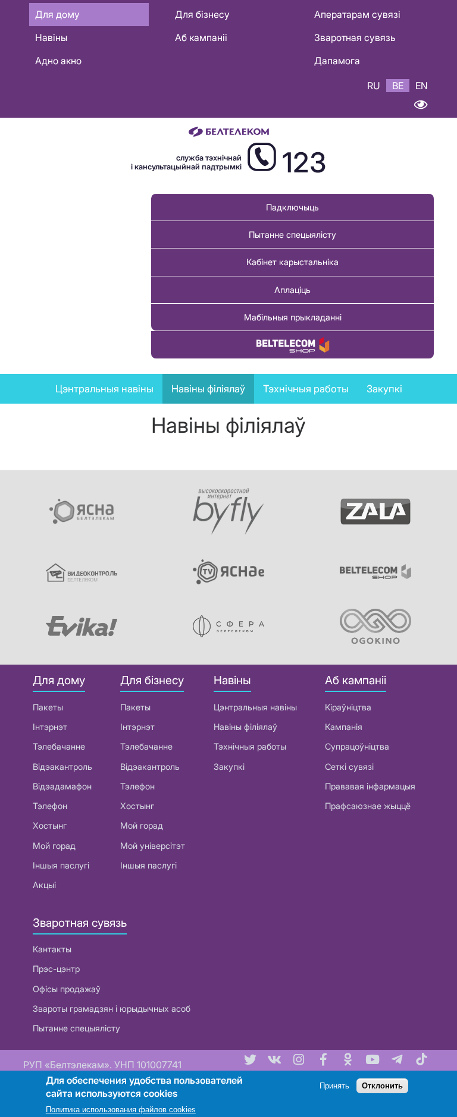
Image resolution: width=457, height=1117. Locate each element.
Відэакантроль (62, 767)
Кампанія (343, 727)
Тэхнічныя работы (306, 389)
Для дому (57, 14)
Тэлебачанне (59, 746)
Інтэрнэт (50, 727)
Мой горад (54, 846)
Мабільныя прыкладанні (293, 317)
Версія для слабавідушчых (420, 105)
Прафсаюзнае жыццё (368, 806)
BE (397, 86)
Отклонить (382, 1085)
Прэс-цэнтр (56, 969)
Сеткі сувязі (349, 767)
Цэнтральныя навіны (104, 389)
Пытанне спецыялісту (292, 234)
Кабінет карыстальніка (292, 262)
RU (373, 86)
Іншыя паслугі (61, 865)
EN (421, 86)
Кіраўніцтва (348, 707)
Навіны (51, 37)
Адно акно (58, 61)
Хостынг (50, 825)
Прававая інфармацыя (370, 786)
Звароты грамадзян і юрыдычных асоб (111, 1008)
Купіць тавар (292, 344)
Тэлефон (50, 806)
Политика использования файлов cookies (121, 1109)
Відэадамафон (62, 786)
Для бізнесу (202, 14)
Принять (334, 1085)
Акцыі (44, 885)
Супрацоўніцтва (357, 746)
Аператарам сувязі (357, 14)
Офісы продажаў (67, 989)
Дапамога (337, 61)
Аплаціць (292, 290)
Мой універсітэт (152, 846)
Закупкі (384, 389)
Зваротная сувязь (355, 37)
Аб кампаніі (201, 37)
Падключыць (292, 207)
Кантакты (52, 949)
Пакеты (48, 707)
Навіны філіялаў (245, 727)
